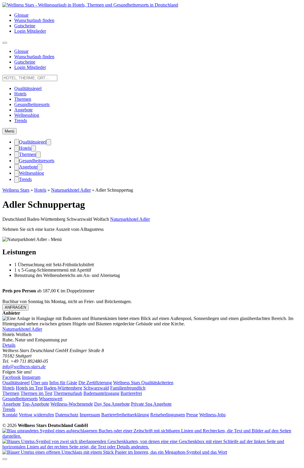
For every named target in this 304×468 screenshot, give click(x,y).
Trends (20, 120)
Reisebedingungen (167, 414)
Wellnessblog (26, 115)
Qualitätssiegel (28, 88)
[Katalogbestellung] (152, 436)
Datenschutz (66, 414)
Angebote (23, 109)
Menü (9, 131)
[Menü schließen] (16, 142)
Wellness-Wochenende (71, 403)
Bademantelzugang (101, 393)
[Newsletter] (114, 452)
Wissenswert (50, 398)
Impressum (90, 414)
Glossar (21, 15)
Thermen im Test (36, 393)
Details (8, 345)
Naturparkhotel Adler (71, 190)
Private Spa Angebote (151, 403)
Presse (192, 414)
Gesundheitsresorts (32, 104)
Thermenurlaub (67, 393)
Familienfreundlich (127, 387)
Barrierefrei (131, 393)
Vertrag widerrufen (36, 414)
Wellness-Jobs (212, 414)
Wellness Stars (15, 190)
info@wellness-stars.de (24, 366)
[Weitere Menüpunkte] (4, 43)
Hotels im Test (29, 387)
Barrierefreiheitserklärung (125, 414)
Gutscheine (24, 25)
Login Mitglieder (30, 31)
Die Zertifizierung (95, 382)
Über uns (39, 382)
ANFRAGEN (15, 307)
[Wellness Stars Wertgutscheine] (152, 446)
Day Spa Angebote (112, 403)
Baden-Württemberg (63, 387)
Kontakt (10, 414)
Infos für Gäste (63, 382)
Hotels (20, 93)
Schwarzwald (96, 387)
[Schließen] (4, 459)
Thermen (22, 99)
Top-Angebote (35, 403)
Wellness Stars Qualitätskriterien (143, 382)
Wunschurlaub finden (34, 20)
